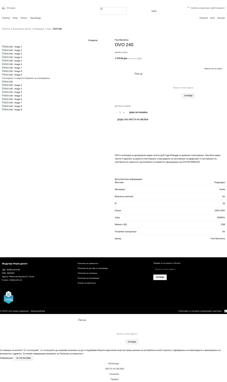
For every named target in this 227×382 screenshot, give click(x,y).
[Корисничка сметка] (213, 11)
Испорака (11, 8)
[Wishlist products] (218, 11)
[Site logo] (113, 11)
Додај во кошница (138, 112)
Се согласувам (23, 358)
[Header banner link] (113, 191)
